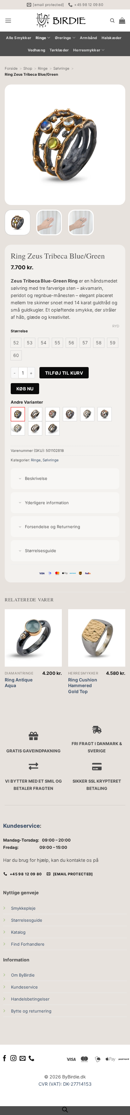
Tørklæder (59, 50)
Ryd (115, 326)
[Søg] (112, 20)
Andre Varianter (27, 402)
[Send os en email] (23, 1058)
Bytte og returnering (31, 1010)
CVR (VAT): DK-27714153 (65, 1084)
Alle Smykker (18, 38)
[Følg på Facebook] (5, 1058)
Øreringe (63, 38)
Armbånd (88, 38)
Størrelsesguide (26, 920)
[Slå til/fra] (20, 479)
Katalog (18, 932)
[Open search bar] (65, 1109)
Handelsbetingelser (30, 998)
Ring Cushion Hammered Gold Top (82, 685)
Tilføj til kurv (64, 373)
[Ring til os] (31, 1058)
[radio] (16, 342)
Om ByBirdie (23, 975)
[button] (8, 20)
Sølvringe (51, 460)
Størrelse (19, 331)
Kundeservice (21, 825)
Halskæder (112, 38)
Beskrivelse (36, 478)
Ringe (41, 38)
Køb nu (25, 388)
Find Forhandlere (27, 944)
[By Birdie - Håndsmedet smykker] (60, 20)
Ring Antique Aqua (18, 682)
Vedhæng (36, 50)
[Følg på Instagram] (13, 1058)
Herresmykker (86, 50)
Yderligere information (47, 502)
